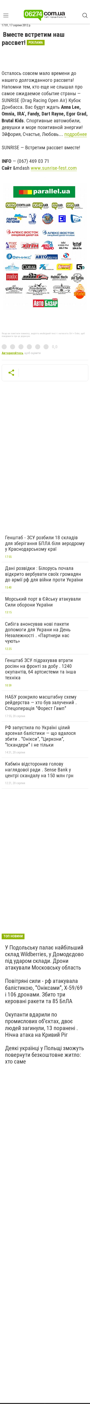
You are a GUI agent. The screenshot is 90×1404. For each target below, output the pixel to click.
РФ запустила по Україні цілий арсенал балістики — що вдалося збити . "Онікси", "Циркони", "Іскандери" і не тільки (40, 736)
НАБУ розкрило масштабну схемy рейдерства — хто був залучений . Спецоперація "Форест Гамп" (41, 702)
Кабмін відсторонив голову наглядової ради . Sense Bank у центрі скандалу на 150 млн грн (39, 769)
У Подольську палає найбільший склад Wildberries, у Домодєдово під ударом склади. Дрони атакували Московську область (44, 957)
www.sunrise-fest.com (54, 168)
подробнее (75, 134)
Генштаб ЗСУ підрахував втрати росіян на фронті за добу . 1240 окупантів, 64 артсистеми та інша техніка (40, 669)
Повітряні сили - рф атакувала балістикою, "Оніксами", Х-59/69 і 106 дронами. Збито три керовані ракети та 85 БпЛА (44, 991)
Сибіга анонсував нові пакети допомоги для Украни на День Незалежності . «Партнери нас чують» (38, 632)
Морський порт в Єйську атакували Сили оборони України (43, 602)
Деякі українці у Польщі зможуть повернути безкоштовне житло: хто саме (44, 1055)
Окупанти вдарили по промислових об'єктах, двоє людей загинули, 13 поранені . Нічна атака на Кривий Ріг (41, 1024)
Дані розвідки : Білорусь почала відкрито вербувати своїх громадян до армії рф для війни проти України (44, 574)
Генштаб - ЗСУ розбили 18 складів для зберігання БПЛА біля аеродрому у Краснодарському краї (45, 543)
